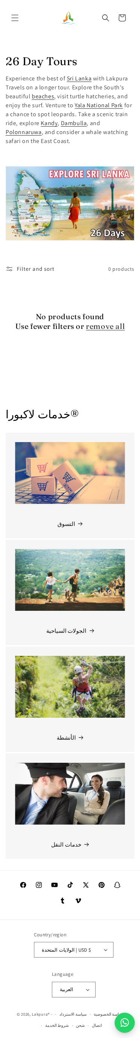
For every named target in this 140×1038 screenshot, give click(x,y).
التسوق (66, 523)
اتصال (97, 1025)
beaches (43, 96)
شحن (80, 1025)
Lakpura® (41, 1014)
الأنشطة (66, 737)
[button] (15, 18)
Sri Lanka (79, 78)
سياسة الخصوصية (109, 1014)
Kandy (49, 123)
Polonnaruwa (24, 132)
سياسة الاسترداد (73, 1014)
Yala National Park (99, 105)
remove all (105, 326)
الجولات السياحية (66, 630)
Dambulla (74, 123)
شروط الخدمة (57, 1025)
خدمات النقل (66, 844)
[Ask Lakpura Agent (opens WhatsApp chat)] (125, 1023)
